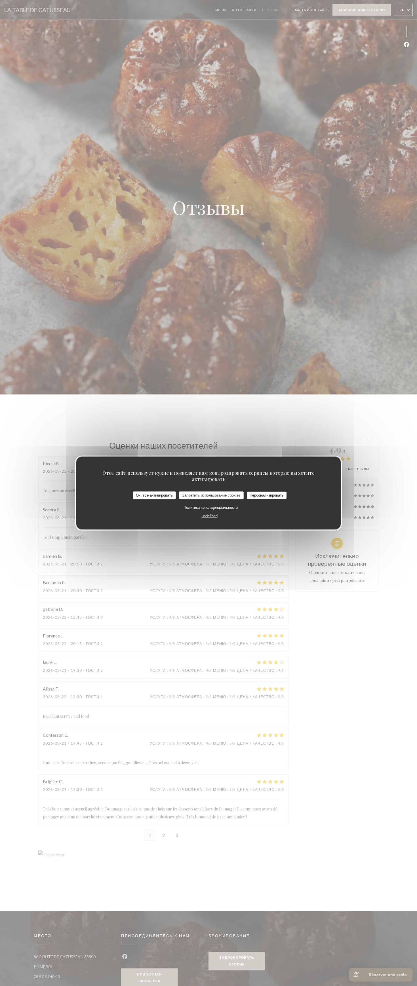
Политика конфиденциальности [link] (211, 507)
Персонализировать (267, 495)
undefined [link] (210, 516)
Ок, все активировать (154, 495)
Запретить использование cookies (211, 495)
